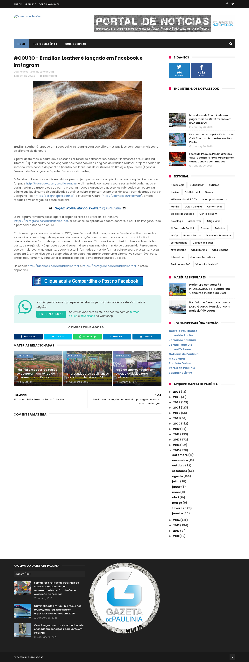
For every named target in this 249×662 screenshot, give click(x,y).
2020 (177, 423)
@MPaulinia (111, 208)
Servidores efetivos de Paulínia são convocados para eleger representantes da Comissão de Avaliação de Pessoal (56, 588)
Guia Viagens (220, 250)
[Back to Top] (232, 657)
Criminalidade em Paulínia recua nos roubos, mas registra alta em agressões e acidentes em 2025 (57, 609)
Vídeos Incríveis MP (207, 264)
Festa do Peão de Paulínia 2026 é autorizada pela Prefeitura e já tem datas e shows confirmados (211, 157)
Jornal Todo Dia (180, 345)
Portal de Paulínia (182, 368)
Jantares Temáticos (202, 257)
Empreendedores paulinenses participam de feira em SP (87, 375)
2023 (177, 407)
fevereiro (179, 508)
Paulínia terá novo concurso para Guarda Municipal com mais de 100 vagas (209, 306)
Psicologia (177, 221)
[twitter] (232, 4)
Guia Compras (75, 44)
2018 (176, 434)
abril (176, 497)
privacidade (88, 316)
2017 (176, 439)
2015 (176, 450)
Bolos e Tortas (192, 235)
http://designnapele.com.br (54, 196)
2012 (176, 531)
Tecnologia (177, 185)
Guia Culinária (193, 206)
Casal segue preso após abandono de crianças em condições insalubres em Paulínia (58, 629)
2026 (177, 392)
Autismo (214, 185)
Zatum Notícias (180, 373)
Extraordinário (179, 242)
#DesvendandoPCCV (184, 199)
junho (176, 487)
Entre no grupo (51, 314)
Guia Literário (199, 250)
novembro (180, 460)
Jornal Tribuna (180, 349)
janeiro (177, 513)
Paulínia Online (180, 363)
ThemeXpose (35, 657)
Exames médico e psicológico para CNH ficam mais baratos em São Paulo (211, 138)
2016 (176, 445)
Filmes (209, 192)
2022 (177, 413)
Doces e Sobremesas (218, 235)
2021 (176, 418)
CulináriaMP (197, 185)
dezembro (180, 455)
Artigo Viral (213, 221)
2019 (176, 429)
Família (175, 206)
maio (176, 492)
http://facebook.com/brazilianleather (51, 183)
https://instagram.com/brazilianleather (41, 221)
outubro (178, 465)
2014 (176, 520)
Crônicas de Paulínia (183, 228)
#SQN (174, 235)
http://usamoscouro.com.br (122, 196)
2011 (176, 536)
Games (205, 228)
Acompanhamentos (214, 199)
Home (21, 44)
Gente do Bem (208, 213)
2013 (176, 525)
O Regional (177, 359)
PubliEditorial (192, 192)
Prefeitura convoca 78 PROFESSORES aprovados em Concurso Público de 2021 (209, 289)
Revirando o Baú (180, 264)
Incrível (175, 192)
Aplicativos (195, 221)
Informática (178, 257)
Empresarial (50, 75)
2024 (177, 402)
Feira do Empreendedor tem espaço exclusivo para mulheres (135, 373)
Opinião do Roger (203, 242)
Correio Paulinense (183, 331)
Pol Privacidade (49, 4)
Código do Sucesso (182, 213)
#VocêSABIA (178, 250)
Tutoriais (220, 228)
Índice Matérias (45, 44)
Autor (18, 4)
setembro (180, 471)
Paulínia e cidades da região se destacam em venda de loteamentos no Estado (37, 373)
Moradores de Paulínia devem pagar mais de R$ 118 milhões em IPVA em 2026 (210, 119)
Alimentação (215, 206)
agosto (177, 476)
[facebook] (227, 4)
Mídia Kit (30, 4)
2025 (177, 397)
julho (176, 481)
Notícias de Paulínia (183, 354)
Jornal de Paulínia (182, 340)
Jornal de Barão (181, 335)
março (177, 503)
